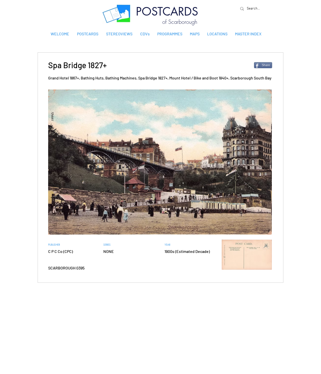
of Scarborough (179, 22)
